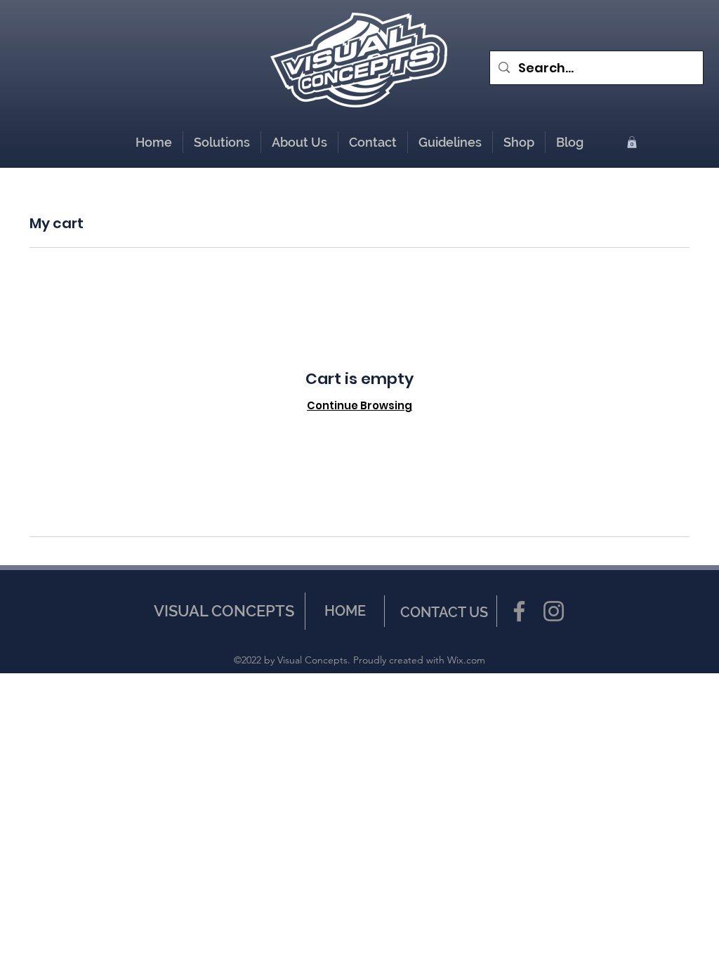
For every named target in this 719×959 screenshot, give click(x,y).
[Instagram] (553, 611)
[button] (519, 142)
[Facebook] (519, 611)
